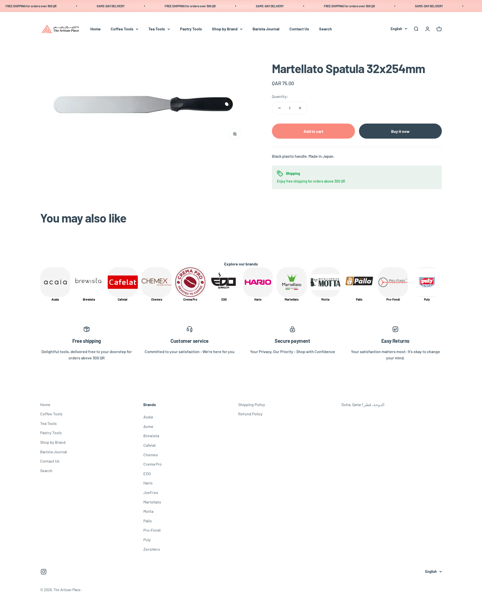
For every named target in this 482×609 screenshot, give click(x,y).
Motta (148, 511)
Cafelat (149, 445)
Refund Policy (250, 413)
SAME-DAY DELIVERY (103, 6)
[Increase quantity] (300, 108)
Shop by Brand (224, 29)
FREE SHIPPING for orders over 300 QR (183, 6)
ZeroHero (151, 549)
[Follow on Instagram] (43, 571)
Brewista (151, 435)
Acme (148, 426)
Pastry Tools (191, 29)
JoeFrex (150, 492)
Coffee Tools (122, 29)
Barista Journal (266, 29)
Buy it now (400, 131)
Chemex (150, 454)
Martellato (152, 502)
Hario (148, 482)
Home (95, 29)
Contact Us (299, 29)
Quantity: (280, 96)
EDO (147, 473)
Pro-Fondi (152, 530)
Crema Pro (152, 464)
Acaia (148, 416)
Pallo (147, 520)
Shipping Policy (251, 404)
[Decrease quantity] (279, 108)
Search (325, 29)
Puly (147, 539)
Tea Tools (156, 29)
